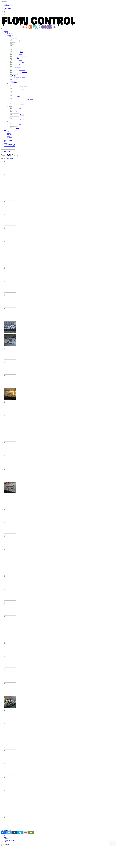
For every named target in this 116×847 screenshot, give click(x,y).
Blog (5, 130)
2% (4, 141)
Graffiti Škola (13, 82)
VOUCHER (10, 35)
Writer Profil (10, 137)
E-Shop (6, 32)
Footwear (9, 106)
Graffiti (9, 36)
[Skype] (20, 832)
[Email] (31, 832)
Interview (9, 133)
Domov (6, 31)
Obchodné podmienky (9, 840)
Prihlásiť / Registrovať (9, 144)
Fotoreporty (10, 131)
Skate (8, 121)
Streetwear (9, 84)
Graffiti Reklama (8, 140)
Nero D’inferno (14, 75)
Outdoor (9, 117)
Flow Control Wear (15, 101)
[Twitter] (9, 832)
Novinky (9, 138)
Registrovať (7, 5)
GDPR (5, 841)
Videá (8, 136)
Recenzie (9, 134)
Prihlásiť (6, 4)
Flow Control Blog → (12, 158)
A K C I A (9, 33)
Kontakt (6, 143)
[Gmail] (25, 832)
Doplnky (12, 81)
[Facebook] (3, 832)
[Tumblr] (14, 832)
